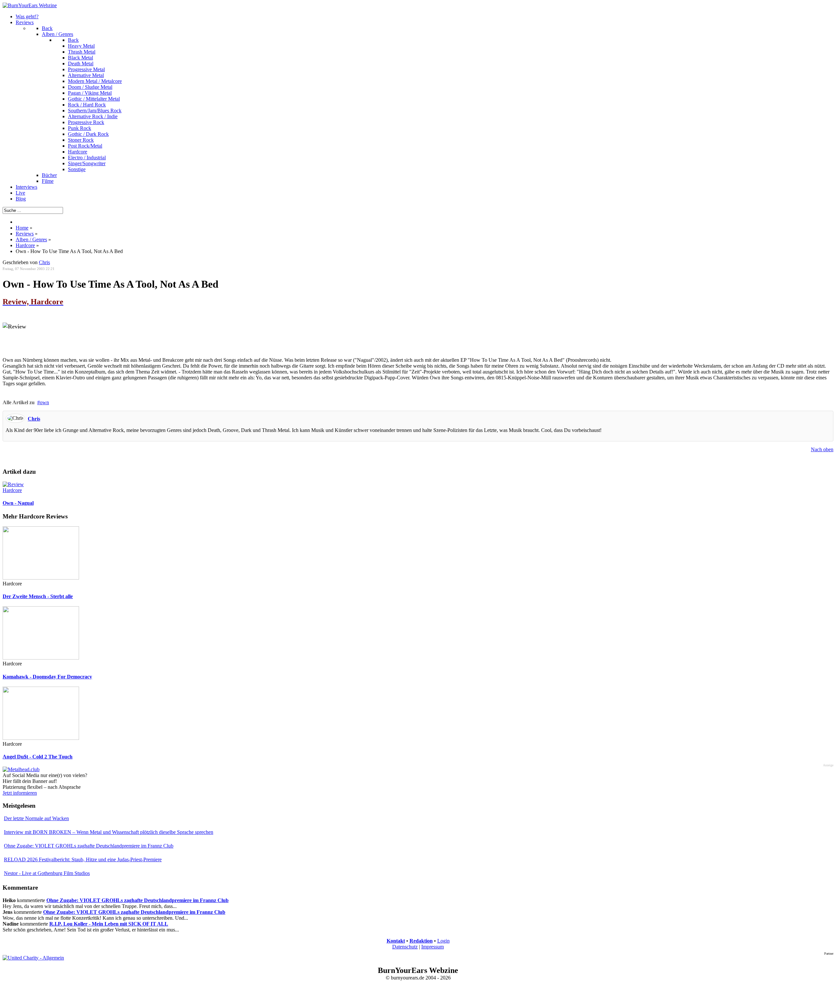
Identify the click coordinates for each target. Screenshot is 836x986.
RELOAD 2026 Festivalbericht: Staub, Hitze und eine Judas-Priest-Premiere (83, 859)
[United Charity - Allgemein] (33, 958)
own (44, 402)
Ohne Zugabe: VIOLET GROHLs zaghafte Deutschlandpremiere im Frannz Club (88, 846)
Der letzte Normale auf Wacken (36, 818)
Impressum (432, 946)
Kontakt (396, 941)
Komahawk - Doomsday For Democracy (47, 676)
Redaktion (421, 941)
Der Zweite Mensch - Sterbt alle (38, 596)
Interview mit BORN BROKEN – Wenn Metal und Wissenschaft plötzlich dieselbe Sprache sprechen (108, 832)
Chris (34, 418)
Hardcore (12, 490)
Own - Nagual (18, 503)
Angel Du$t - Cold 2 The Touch (37, 756)
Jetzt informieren (20, 793)
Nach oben (822, 449)
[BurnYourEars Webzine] (30, 5)
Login (443, 941)
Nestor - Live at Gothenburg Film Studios (47, 873)
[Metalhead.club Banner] (21, 769)
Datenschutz (405, 946)
